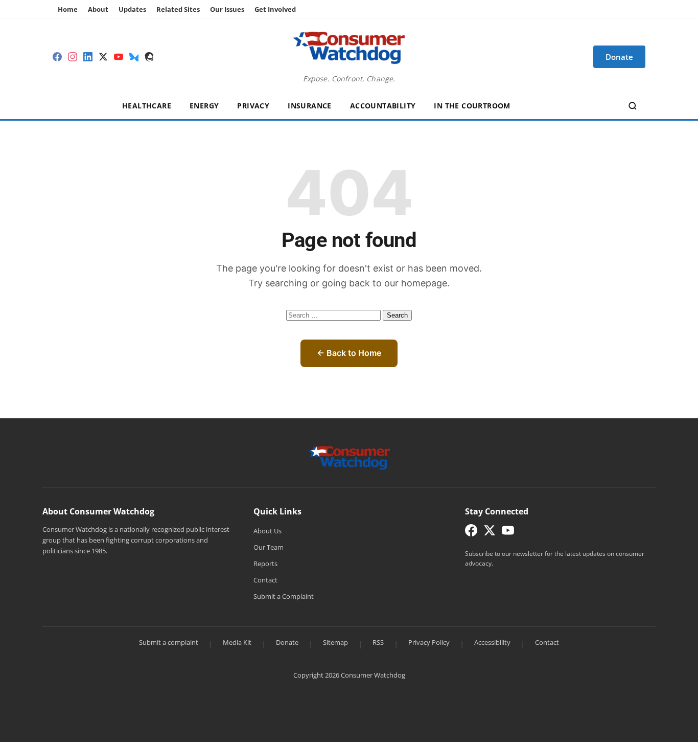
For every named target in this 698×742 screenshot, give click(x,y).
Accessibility (492, 642)
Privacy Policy (429, 642)
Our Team (268, 547)
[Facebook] (57, 56)
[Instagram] (72, 56)
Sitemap (335, 642)
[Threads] (149, 56)
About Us (267, 530)
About (98, 9)
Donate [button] (619, 57)
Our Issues (227, 9)
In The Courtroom (472, 105)
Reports (265, 563)
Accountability (383, 105)
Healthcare (146, 105)
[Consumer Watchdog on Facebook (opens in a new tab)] (471, 532)
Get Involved (275, 9)
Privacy (253, 105)
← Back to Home (349, 353)
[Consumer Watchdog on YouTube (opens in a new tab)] (508, 532)
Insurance (310, 105)
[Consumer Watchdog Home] (349, 457)
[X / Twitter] (103, 56)
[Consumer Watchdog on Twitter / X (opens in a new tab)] (489, 532)
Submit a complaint (168, 642)
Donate (287, 642)
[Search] (632, 106)
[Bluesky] (133, 56)
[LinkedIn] (87, 56)
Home (68, 9)
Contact (265, 579)
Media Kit (237, 642)
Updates (132, 9)
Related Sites (178, 9)
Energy (204, 105)
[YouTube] (118, 56)
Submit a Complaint (283, 596)
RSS (378, 642)
